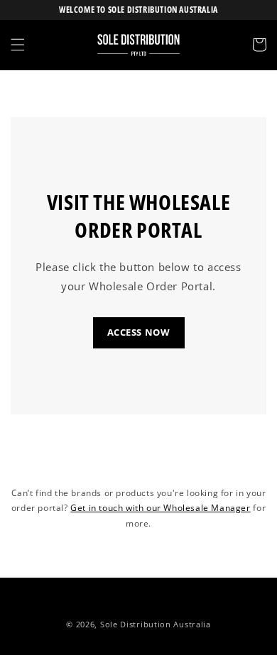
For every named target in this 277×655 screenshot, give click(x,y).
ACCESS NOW (138, 332)
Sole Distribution (135, 624)
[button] (17, 44)
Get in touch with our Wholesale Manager (160, 508)
